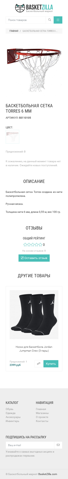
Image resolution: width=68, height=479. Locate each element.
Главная (41, 409)
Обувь (9, 409)
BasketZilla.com (47, 474)
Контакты (42, 421)
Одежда (10, 413)
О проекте (42, 417)
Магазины (42, 413)
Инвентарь (12, 421)
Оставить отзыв (35, 258)
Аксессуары (13, 417)
